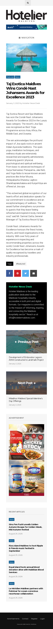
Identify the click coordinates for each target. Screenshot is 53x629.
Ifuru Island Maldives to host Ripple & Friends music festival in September (26, 548)
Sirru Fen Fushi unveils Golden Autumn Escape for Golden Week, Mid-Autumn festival (25, 527)
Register (34, 619)
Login (42, 619)
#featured (20, 264)
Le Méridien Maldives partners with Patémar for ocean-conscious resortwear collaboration (26, 591)
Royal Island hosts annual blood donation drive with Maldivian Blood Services (26, 570)
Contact (25, 619)
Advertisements (13, 619)
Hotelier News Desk (31, 103)
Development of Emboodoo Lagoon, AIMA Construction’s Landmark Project (26, 358)
